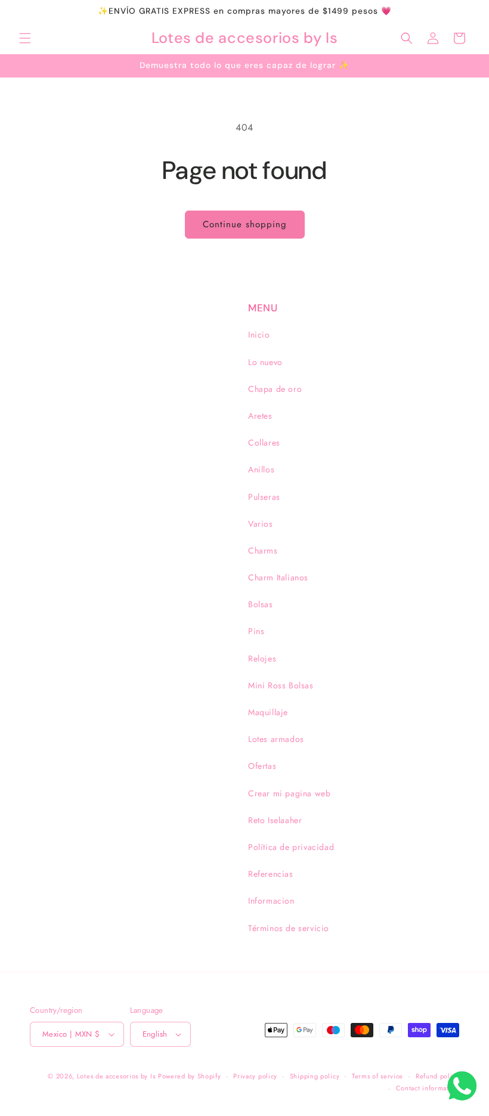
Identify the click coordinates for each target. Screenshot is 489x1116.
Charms (263, 551)
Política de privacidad (291, 847)
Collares (264, 443)
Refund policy (437, 1076)
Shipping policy (315, 1076)
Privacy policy (255, 1076)
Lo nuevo (265, 362)
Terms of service (377, 1076)
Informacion (271, 901)
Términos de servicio (288, 928)
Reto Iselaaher (275, 820)
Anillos (261, 469)
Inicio (259, 335)
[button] (25, 38)
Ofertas (262, 766)
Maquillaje (268, 712)
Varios (260, 524)
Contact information (427, 1088)
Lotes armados (276, 739)
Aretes (260, 416)
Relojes (262, 658)
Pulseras (264, 497)
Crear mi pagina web (289, 793)
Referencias (270, 874)
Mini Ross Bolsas (281, 685)
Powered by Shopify (189, 1076)
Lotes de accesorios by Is (116, 1076)
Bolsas (260, 604)
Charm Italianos (278, 577)
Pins (256, 631)
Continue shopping (245, 224)
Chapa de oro (275, 389)
